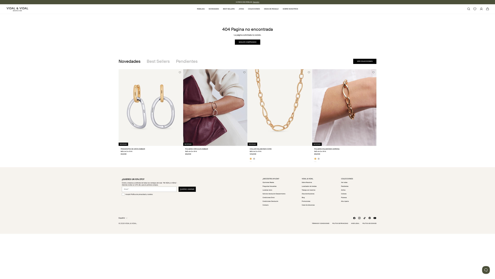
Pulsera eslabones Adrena (327, 149)
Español (122, 218)
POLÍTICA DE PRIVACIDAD (340, 223)
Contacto (266, 205)
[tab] (130, 61)
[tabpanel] (247, 115)
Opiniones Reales (268, 182)
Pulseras (344, 197)
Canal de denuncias (308, 205)
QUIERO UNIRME (187, 189)
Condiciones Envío (269, 197)
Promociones (306, 201)
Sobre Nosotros (307, 182)
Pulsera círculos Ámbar (196, 149)
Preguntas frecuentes (270, 186)
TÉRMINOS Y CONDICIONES (320, 223)
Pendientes (344, 186)
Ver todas (344, 182)
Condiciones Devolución (270, 201)
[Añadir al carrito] (178, 143)
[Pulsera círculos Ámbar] (215, 107)
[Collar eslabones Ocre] (280, 107)
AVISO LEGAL (355, 223)
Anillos (343, 190)
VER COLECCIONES (365, 61)
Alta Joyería (345, 201)
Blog (303, 197)
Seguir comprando (247, 42)
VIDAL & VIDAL (131, 223)
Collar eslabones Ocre (261, 149)
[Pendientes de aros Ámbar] (151, 107)
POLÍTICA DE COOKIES (369, 223)
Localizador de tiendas (309, 186)
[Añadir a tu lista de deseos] (180, 72)
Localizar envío (267, 190)
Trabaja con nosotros (308, 190)
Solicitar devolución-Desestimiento (274, 194)
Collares (343, 194)
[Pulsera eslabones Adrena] (344, 107)
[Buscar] (468, 8)
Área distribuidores (308, 194)
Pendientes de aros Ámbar (133, 149)
